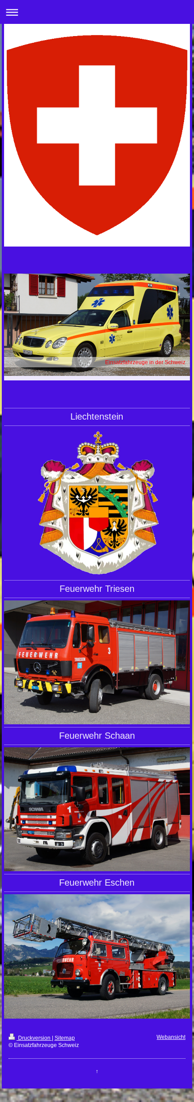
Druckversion (34, 1038)
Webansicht (171, 1037)
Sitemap (65, 1038)
